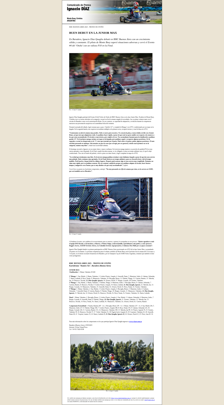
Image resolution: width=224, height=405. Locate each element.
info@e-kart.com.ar (150, 400)
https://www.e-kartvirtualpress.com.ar (121, 398)
